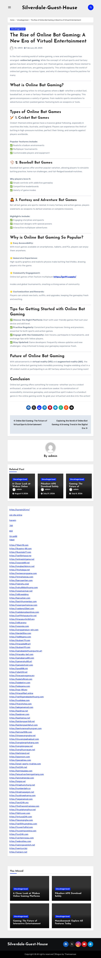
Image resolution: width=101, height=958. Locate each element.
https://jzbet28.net (18, 672)
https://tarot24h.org (18, 802)
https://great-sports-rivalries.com (25, 764)
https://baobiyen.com (19, 714)
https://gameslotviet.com (21, 665)
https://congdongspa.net (21, 746)
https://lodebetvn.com (19, 682)
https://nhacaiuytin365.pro (21, 619)
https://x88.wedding (19, 594)
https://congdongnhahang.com (24, 742)
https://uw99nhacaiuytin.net (23, 615)
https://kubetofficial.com (20, 679)
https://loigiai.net (17, 781)
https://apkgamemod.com (21, 707)
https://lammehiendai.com (21, 778)
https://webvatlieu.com (20, 841)
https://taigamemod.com (21, 799)
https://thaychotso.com (20, 704)
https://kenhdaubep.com (20, 771)
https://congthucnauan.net (22, 750)
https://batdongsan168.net (22, 721)
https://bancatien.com (19, 598)
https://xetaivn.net (18, 852)
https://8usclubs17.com (20, 552)
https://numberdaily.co (20, 788)
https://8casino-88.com (20, 548)
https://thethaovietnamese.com (24, 806)
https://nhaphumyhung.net (22, 785)
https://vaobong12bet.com (21, 608)
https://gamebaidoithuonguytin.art (25, 651)
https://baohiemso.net (19, 718)
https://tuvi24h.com (18, 834)
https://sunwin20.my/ (19, 510)
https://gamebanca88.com (21, 658)
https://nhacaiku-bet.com (21, 654)
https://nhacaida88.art (20, 644)
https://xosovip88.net (19, 563)
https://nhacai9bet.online (21, 693)
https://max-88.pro (18, 690)
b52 (11, 531)
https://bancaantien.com (21, 580)
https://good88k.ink (18, 668)
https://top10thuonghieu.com (23, 824)
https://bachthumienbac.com (23, 601)
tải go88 (13, 536)
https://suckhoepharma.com (22, 795)
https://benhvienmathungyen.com (25, 728)
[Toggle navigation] (9, 7)
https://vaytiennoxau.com (21, 838)
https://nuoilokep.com (19, 700)
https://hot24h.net (18, 767)
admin (20, 48)
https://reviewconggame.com (23, 573)
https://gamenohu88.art (20, 661)
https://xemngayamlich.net (22, 845)
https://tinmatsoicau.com (21, 577)
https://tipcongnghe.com (21, 820)
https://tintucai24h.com (20, 817)
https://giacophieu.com (20, 760)
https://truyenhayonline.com (22, 831)
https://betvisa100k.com (20, 732)
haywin (12, 520)
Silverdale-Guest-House (49, 7)
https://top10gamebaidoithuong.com (26, 697)
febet (12, 540)
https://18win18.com (18, 545)
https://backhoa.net (18, 711)
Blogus (58, 954)
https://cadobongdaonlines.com (24, 612)
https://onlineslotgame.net (21, 559)
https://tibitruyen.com (19, 813)
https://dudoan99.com (19, 647)
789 (11, 526)
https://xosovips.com (19, 626)
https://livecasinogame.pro (21, 675)
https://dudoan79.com (19, 640)
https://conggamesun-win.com (23, 630)
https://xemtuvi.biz (18, 848)
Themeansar (70, 954)
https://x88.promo (17, 623)
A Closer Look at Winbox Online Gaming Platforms (22, 486)
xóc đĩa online (15, 515)
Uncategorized (18, 29)
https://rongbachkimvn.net (21, 566)
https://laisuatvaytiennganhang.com (26, 774)
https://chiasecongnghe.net (22, 735)
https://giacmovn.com (19, 757)
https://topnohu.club (19, 584)
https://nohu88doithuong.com (23, 587)
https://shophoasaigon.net (21, 792)
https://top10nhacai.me (20, 556)
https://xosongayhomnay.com (23, 605)
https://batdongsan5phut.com (23, 725)
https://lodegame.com (19, 686)
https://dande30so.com (20, 633)
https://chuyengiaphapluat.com (24, 739)
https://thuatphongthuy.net (22, 809)
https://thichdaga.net (19, 570)
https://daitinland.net (19, 753)
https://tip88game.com (20, 637)
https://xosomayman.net (21, 591)
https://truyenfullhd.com (21, 827)
